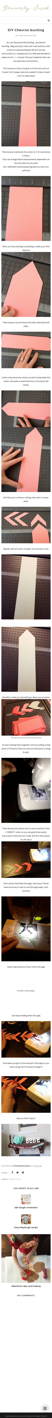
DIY (19, 1179)
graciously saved (18, 1416)
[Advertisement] (26, 1381)
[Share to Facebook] (12, 1172)
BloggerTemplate (41, 1416)
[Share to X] (17, 1172)
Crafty (13, 1179)
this (15, 57)
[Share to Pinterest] (23, 1172)
